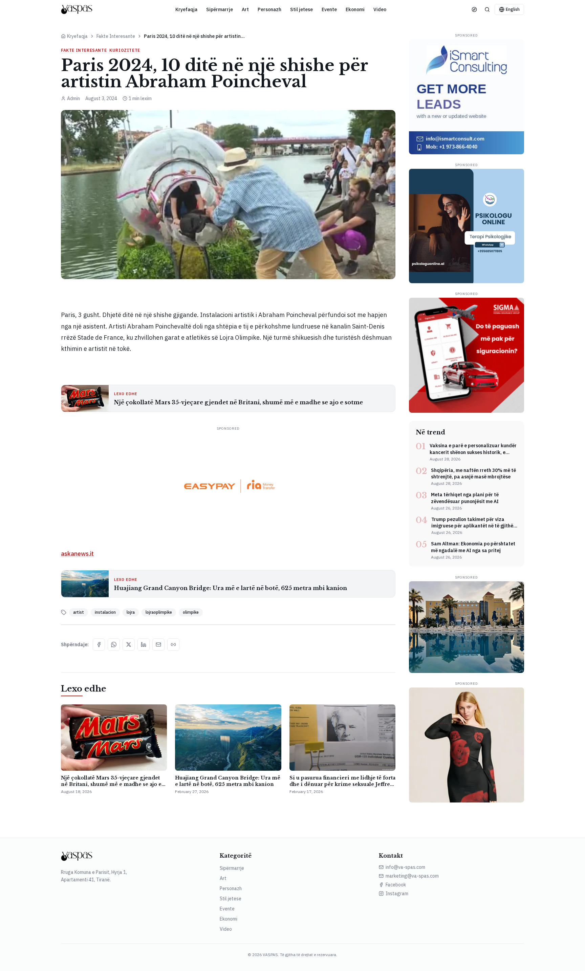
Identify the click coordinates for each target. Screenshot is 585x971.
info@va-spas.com (405, 867)
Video (379, 9)
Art (245, 9)
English (513, 9)
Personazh (269, 9)
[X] (129, 644)
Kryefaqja (186, 9)
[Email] (158, 644)
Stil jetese (301, 9)
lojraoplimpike (159, 612)
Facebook (396, 885)
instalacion (105, 612)
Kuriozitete (124, 50)
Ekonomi (355, 9)
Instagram (397, 893)
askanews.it (77, 554)
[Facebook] (99, 644)
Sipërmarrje (219, 9)
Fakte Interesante (115, 36)
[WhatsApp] (114, 644)
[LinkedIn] (143, 644)
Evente (329, 9)
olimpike (191, 612)
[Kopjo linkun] (173, 644)
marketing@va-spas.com (412, 876)
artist (78, 612)
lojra (131, 612)
